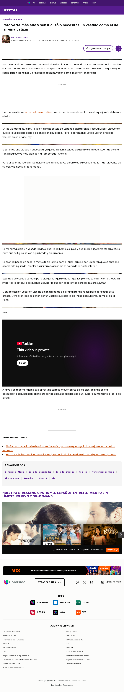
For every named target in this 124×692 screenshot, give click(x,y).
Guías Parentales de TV (74, 652)
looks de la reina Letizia (38, 112)
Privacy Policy (71, 632)
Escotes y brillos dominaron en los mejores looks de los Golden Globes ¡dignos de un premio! (61, 454)
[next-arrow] (121, 535)
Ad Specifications (9, 648)
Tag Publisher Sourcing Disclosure (16, 656)
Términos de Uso (9, 636)
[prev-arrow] (0, 534)
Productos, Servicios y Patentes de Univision (20, 660)
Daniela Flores (21, 37)
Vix (34, 3)
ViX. (54, 478)
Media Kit (69, 648)
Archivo (6, 644)
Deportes (75, 3)
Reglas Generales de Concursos (78, 660)
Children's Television (73, 664)
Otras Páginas (47, 582)
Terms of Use (70, 636)
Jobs (67, 644)
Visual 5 (43, 478)
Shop (93, 3)
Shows (53, 3)
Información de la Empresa (13, 640)
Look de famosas (65, 472)
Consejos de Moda (12, 19)
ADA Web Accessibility (74, 640)
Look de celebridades (40, 472)
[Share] (119, 49)
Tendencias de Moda (103, 472)
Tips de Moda (12, 478)
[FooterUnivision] (14, 582)
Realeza (83, 472)
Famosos (63, 3)
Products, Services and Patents (77, 656)
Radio (85, 3)
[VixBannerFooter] (62, 570)
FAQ (4, 652)
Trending (28, 478)
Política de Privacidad (11, 632)
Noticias (42, 3)
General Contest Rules (11, 664)
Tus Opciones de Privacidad (13, 668)
